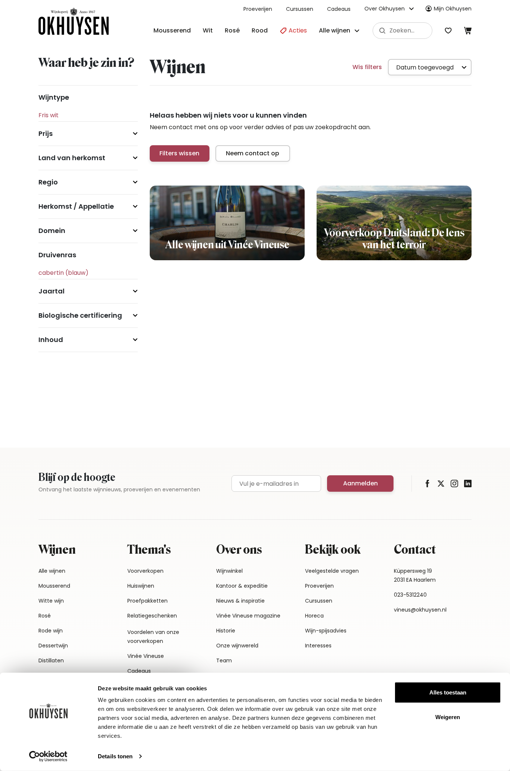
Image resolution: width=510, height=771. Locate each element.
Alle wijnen (51, 571)
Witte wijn (51, 600)
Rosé (232, 30)
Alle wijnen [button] (334, 30)
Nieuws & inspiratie (240, 600)
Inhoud (50, 339)
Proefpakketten (147, 600)
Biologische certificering (80, 315)
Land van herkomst (71, 157)
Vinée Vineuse (145, 656)
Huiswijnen (140, 586)
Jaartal (51, 291)
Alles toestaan (447, 692)
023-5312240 (410, 595)
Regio (48, 182)
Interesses (318, 645)
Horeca (314, 615)
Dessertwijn (53, 645)
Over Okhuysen (384, 8)
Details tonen (115, 756)
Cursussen (299, 9)
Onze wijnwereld (237, 645)
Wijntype (53, 97)
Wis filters (367, 67)
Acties (297, 30)
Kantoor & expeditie (242, 586)
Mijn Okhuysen (453, 8)
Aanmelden (360, 483)
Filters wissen (179, 153)
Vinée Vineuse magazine (248, 615)
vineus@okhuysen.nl (420, 609)
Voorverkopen (145, 571)
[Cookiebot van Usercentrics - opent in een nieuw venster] (48, 756)
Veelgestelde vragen (332, 571)
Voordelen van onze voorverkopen (153, 636)
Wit (208, 30)
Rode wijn (50, 630)
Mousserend (172, 30)
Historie (225, 630)
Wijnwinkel (229, 571)
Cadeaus (339, 9)
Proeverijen (257, 9)
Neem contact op (252, 153)
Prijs (45, 133)
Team (224, 660)
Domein (51, 230)
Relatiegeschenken (152, 615)
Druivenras (57, 254)
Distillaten (51, 660)
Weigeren (447, 717)
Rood (260, 30)
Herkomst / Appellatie (76, 206)
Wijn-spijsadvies (325, 630)
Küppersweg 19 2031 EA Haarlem (415, 575)
